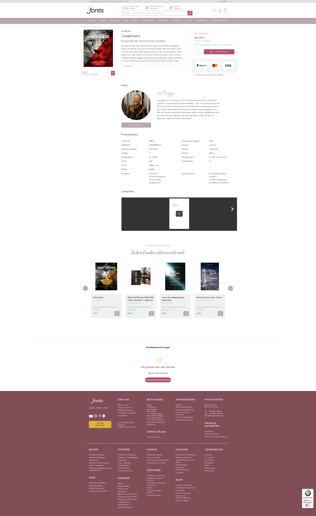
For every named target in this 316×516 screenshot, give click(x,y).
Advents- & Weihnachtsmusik (183, 497)
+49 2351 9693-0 (109, 1)
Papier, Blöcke (123, 468)
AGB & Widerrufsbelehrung (184, 406)
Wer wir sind (123, 405)
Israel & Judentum (96, 465)
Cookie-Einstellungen (184, 417)
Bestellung (209, 431)
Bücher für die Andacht (127, 499)
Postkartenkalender (184, 457)
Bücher (91, 21)
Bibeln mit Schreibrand (127, 494)
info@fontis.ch (155, 183)
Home (81, 26)
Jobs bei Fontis (153, 437)
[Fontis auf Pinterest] (103, 416)
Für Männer (209, 460)
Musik (136, 21)
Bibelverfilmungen (96, 488)
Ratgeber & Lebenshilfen (99, 463)
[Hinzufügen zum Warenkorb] (117, 313)
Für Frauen (209, 457)
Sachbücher (94, 460)
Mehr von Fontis (219, 21)
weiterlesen (128, 66)
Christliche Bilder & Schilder (155, 492)
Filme (125, 21)
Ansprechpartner (125, 408)
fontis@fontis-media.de (218, 183)
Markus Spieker (167, 303)
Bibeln (103, 21)
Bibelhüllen (122, 491)
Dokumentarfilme (96, 486)
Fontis (151, 169)
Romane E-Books (154, 457)
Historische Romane (97, 457)
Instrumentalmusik (183, 493)
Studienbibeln (123, 486)
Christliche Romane (97, 455)
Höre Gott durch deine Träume (209, 297)
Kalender (176, 21)
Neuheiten (202, 21)
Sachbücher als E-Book (156, 463)
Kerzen (149, 488)
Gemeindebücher (125, 507)
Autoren (208, 455)
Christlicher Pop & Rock (185, 488)
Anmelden (223, 1)
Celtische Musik (182, 501)
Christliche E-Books (155, 455)
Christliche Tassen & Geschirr (155, 479)
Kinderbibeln (123, 489)
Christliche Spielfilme (97, 483)
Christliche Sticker (125, 471)
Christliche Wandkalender (186, 455)
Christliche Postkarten (127, 455)
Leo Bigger (166, 93)
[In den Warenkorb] (113, 73)
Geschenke (148, 21)
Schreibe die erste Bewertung (158, 380)
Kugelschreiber (124, 465)
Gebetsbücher (124, 502)
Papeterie (163, 21)
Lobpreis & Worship (184, 485)
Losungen (180, 472)
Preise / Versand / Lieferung (183, 414)
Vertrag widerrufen (100, 424)
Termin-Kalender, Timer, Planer (185, 461)
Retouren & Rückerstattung (216, 437)
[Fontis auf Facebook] (99, 416)
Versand (95, 74)
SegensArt (122, 460)
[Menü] (312, 490)
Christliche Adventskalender (183, 469)
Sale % (189, 21)
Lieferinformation (212, 434)
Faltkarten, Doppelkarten (128, 457)
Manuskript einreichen (127, 413)
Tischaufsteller (181, 465)
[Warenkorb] (225, 10)
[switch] (307, 505)
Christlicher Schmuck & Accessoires (156, 484)
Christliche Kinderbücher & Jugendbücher (100, 469)
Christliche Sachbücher (127, 497)
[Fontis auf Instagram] (95, 416)
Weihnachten (210, 468)
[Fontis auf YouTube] (91, 416)
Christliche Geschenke (156, 476)
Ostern (207, 465)
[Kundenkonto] (219, 10)
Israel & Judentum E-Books (158, 460)
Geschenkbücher (154, 495)
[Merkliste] (214, 10)
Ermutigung (209, 471)
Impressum (122, 416)
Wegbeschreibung (125, 410)
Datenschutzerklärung (185, 410)
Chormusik (180, 490)
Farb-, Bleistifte (124, 463)
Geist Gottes (98, 297)
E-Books (115, 21)
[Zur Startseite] (97, 402)
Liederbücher (123, 505)
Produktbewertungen (184, 420)
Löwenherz (95, 26)
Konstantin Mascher (134, 303)
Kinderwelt (209, 463)
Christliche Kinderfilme (98, 491)
